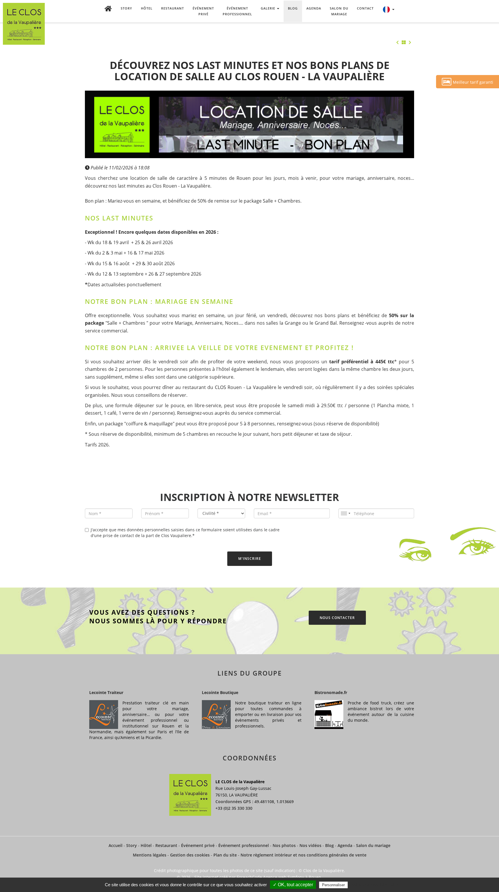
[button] (388, 11)
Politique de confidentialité (374, 884)
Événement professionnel (237, 11)
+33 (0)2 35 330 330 (233, 808)
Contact (365, 8)
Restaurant (172, 8)
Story (126, 8)
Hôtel (146, 8)
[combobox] (345, 513)
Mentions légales (149, 855)
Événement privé (203, 11)
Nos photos (284, 845)
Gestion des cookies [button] (190, 855)
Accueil (115, 845)
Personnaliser (333, 885)
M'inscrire (249, 558)
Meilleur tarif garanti (473, 82)
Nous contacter (337, 617)
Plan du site (225, 855)
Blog (293, 8)
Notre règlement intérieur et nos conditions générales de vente (303, 855)
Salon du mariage (339, 11)
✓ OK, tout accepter (293, 884)
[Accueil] (108, 11)
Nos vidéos (310, 845)
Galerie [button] (268, 8)
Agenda (313, 8)
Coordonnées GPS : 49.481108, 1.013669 (254, 801)
